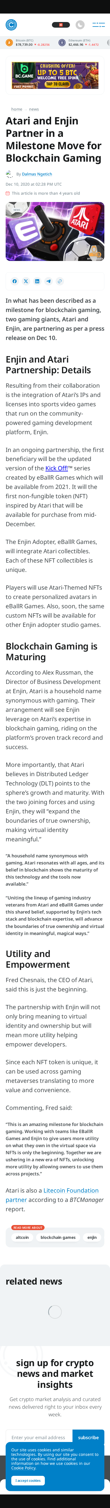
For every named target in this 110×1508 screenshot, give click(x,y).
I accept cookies (28, 1480)
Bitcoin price (28, 42)
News (34, 109)
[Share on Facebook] (14, 281)
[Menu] (98, 25)
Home (16, 109)
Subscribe (88, 1437)
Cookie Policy (23, 1467)
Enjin (92, 1237)
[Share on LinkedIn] (37, 281)
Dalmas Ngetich (37, 174)
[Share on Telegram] (48, 281)
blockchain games (58, 1237)
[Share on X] (26, 281)
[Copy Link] (60, 281)
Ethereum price (78, 42)
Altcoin (22, 1237)
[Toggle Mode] (80, 24)
